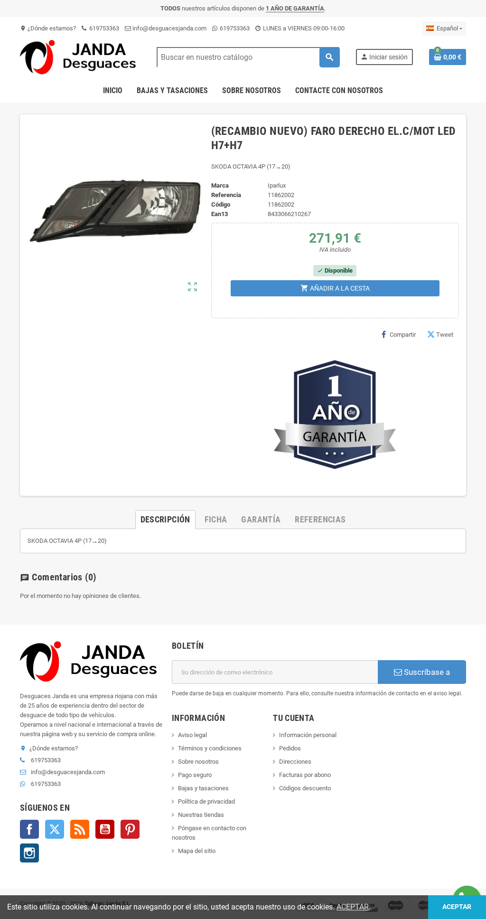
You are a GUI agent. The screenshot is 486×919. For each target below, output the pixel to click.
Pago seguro (195, 774)
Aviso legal (192, 735)
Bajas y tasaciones (203, 788)
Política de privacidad (206, 801)
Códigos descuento (305, 788)
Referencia (226, 195)
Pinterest (130, 829)
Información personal (307, 735)
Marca (220, 185)
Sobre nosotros (198, 761)
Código (220, 204)
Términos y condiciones (210, 748)
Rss (79, 829)
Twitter (54, 829)
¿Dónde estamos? (48, 28)
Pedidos (290, 748)
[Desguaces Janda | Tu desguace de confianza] (80, 56)
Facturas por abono (305, 774)
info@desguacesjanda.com (168, 28)
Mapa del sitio (196, 850)
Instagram (29, 852)
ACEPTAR (352, 906)
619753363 (103, 28)
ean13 (219, 214)
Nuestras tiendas (201, 814)
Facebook (29, 829)
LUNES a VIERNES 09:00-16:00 (303, 28)
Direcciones (295, 761)
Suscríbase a (426, 672)
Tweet (444, 334)
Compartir (403, 334)
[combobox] (248, 57)
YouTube (104, 829)
